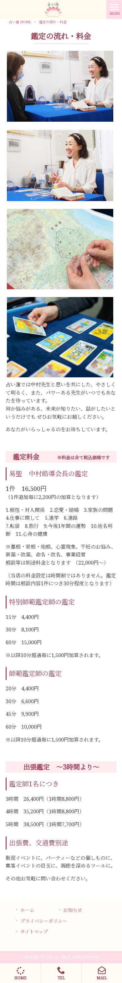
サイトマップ (34, 932)
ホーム (27, 910)
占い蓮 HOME (20, 22)
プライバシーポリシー (43, 921)
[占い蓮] (53, 9)
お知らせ (72, 910)
